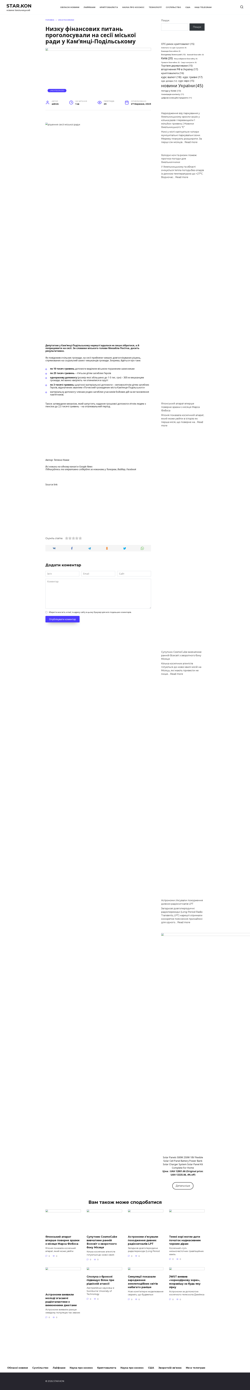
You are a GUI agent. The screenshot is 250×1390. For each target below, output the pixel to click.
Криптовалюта (109, 7)
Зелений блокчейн (195, 55)
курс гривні (192, 77)
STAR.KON (19, 6)
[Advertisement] (98, 432)
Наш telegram (203, 7)
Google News (85, 466)
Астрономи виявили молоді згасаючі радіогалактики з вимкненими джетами (61, 1300)
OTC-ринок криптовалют (177, 44)
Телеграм (111, 469)
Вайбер (121, 469)
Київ (167, 58)
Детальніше (183, 1185)
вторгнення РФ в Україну (179, 69)
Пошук (165, 20)
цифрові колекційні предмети (176, 97)
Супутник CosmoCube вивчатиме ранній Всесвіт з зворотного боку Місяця (181, 655)
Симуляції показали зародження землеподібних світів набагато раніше (143, 1282)
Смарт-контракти (188, 62)
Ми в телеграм (195, 1367)
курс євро (186, 80)
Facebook (131, 469)
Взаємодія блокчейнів (170, 51)
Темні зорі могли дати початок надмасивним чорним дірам (185, 1240)
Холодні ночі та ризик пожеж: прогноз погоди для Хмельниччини (179, 159)
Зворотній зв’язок (170, 1367)
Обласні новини (69, 7)
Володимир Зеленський (173, 54)
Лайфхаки (89, 7)
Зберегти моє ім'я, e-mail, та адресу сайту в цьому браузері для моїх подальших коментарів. (90, 612)
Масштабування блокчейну (185, 59)
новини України (182, 85)
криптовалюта (172, 73)
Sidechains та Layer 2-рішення (173, 48)
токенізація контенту (172, 94)
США (187, 7)
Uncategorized (57, 90)
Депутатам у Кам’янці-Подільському (67, 345)
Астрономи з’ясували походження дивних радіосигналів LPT (143, 1240)
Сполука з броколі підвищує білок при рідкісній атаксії (100, 1280)
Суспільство (173, 7)
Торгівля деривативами (177, 65)
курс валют (171, 77)
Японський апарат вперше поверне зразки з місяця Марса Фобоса (180, 407)
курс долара (169, 81)
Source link (51, 484)
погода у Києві (171, 90)
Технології (155, 7)
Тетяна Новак (61, 460)
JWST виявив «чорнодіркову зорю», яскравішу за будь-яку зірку (185, 1282)
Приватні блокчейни (170, 62)
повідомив (55, 357)
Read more (191, 142)
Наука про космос (133, 7)
